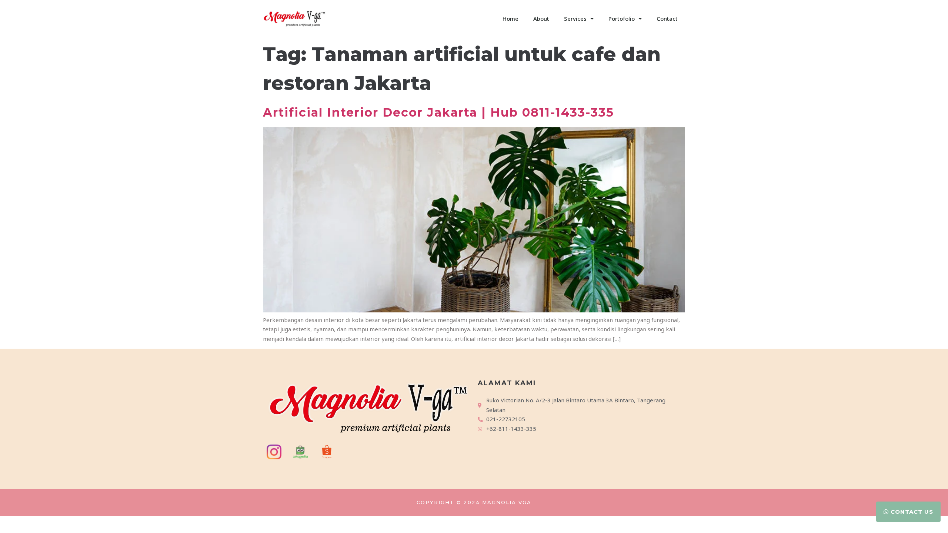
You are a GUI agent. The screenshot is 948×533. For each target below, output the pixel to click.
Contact (667, 18)
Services (575, 18)
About (541, 18)
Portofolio (621, 18)
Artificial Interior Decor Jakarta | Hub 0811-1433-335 (438, 112)
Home (510, 18)
